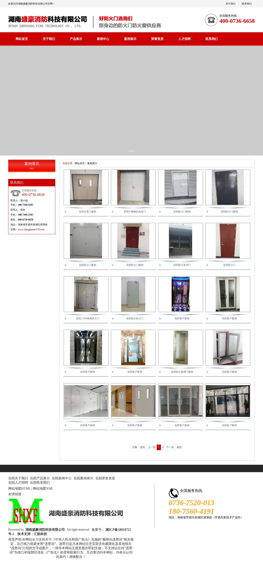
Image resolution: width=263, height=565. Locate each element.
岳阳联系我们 (40, 482)
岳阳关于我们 (18, 478)
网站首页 (80, 163)
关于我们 (230, 4)
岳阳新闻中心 (62, 478)
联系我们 (247, 4)
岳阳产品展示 (40, 478)
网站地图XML (43, 488)
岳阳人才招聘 (18, 482)
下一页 (170, 447)
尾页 (179, 447)
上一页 (151, 447)
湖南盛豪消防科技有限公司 (45, 529)
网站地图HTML (19, 488)
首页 (142, 447)
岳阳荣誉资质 (105, 478)
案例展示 (92, 163)
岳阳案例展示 (83, 478)
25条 (134, 447)
